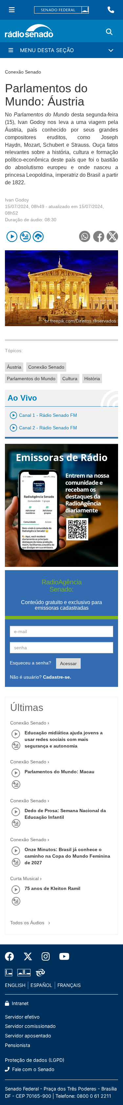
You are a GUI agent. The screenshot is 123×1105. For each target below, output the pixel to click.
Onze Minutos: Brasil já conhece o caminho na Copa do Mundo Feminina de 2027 (67, 856)
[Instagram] (45, 957)
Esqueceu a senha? (30, 662)
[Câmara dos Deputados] (10, 973)
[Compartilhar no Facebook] (98, 236)
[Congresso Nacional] (24, 973)
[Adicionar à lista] (25, 236)
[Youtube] (62, 957)
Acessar (68, 663)
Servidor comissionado (30, 1026)
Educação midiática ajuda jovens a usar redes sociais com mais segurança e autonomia (64, 739)
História (92, 378)
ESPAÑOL (41, 985)
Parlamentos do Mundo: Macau (59, 771)
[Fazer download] (38, 236)
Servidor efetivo (22, 1017)
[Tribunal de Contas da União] (39, 973)
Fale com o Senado (32, 1069)
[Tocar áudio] (12, 236)
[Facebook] (12, 957)
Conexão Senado (46, 367)
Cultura (69, 378)
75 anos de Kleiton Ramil (52, 888)
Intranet (19, 1003)
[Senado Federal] (61, 10)
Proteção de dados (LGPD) (34, 1060)
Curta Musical (24, 878)
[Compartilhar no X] (112, 236)
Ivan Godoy (17, 199)
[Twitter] (28, 957)
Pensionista (17, 1045)
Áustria (14, 367)
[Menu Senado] (11, 10)
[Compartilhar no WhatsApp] (84, 236)
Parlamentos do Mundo (31, 378)
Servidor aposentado (28, 1035)
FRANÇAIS (69, 985)
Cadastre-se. (57, 677)
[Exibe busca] (109, 32)
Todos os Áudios (28, 922)
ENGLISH (15, 985)
